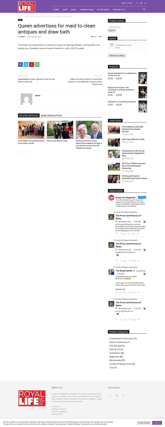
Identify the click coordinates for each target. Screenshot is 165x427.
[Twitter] (145, 3)
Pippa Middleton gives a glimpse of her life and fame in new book (36, 80)
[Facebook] (137, 3)
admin (22, 36)
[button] (144, 9)
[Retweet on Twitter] (114, 212)
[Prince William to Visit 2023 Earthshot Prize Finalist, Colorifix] (31, 130)
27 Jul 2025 (137, 222)
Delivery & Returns (59, 409)
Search (112, 30)
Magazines (114, 356)
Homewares (114, 353)
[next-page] (23, 152)
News (73, 9)
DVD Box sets (115, 345)
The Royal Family (124, 270)
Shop (65, 9)
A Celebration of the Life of (121, 338)
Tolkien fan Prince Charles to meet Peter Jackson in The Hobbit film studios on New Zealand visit (85, 81)
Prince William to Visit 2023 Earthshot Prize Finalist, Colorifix (132, 129)
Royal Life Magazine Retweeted (126, 212)
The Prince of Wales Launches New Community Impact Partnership (134, 165)
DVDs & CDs (114, 349)
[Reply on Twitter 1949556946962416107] (117, 233)
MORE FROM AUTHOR (51, 115)
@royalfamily (140, 271)
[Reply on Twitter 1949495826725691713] (117, 319)
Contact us (56, 406)
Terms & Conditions (59, 411)
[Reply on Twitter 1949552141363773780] (117, 260)
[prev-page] (19, 152)
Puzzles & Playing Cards (120, 364)
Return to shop (117, 55)
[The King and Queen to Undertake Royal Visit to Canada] (114, 179)
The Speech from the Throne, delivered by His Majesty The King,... (133, 153)
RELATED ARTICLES (28, 115)
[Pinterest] (31, 64)
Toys (111, 367)
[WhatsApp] (37, 64)
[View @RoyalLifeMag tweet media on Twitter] (117, 255)
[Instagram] (141, 3)
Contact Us (119, 9)
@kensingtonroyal (125, 222)
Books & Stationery (118, 342)
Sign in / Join (127, 3)
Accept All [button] (157, 423)
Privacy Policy (57, 414)
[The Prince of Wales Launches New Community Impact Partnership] (114, 166)
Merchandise (115, 360)
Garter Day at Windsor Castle (57, 141)
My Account (103, 9)
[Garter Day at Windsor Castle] (60, 130)
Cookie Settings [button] (144, 423)
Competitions (87, 9)
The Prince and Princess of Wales (128, 217)
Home (56, 9)
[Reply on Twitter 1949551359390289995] (117, 292)
